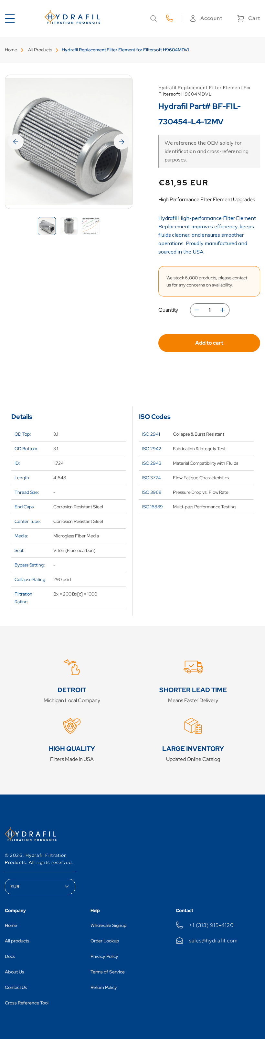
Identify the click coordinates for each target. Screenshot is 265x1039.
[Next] (121, 142)
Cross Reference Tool (26, 1003)
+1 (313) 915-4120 (211, 925)
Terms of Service (107, 972)
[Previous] (16, 142)
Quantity (168, 310)
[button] (153, 18)
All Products (40, 50)
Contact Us (16, 987)
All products (17, 941)
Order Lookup (104, 941)
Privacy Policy (104, 956)
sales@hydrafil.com (213, 940)
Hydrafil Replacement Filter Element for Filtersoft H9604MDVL (126, 50)
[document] (68, 142)
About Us (14, 972)
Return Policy (103, 987)
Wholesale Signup (108, 925)
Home (11, 50)
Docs (10, 956)
